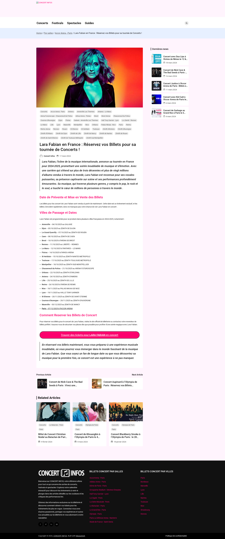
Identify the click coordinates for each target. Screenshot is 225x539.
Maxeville (67, 125)
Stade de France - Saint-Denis (101, 522)
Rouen (64, 129)
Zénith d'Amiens (109, 129)
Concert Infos (49, 156)
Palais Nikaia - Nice (108, 125)
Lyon (58, 125)
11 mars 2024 (171, 90)
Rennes (56, 129)
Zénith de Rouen (121, 133)
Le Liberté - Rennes (129, 120)
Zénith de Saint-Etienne (49, 138)
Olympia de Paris (92, 425)
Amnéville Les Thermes (85, 112)
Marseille (144, 486)
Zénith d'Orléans (47, 133)
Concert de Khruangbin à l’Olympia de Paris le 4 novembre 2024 (87, 435)
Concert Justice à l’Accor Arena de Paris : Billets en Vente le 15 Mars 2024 (175, 84)
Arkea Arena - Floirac (83, 116)
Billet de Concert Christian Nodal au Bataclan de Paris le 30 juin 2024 (52, 435)
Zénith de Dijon (61, 133)
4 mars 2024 (171, 116)
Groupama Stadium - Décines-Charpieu (105, 490)
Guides (89, 23)
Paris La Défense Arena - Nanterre (103, 518)
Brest (96, 116)
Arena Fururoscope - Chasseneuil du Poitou (56, 116)
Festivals (57, 23)
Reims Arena (45, 129)
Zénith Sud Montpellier (94, 138)
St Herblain (85, 129)
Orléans (95, 125)
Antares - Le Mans (104, 112)
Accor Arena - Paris (58, 112)
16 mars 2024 (171, 76)
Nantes (143, 498)
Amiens (71, 112)
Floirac (68, 120)
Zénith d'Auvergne (124, 129)
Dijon (60, 120)
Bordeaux (144, 482)
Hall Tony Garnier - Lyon (110, 120)
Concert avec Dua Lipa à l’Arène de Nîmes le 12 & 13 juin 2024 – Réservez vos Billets (174, 57)
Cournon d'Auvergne (48, 120)
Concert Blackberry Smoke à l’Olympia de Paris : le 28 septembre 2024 (125, 435)
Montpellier (78, 125)
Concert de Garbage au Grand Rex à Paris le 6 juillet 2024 (174, 111)
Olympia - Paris (96, 514)
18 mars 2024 (171, 63)
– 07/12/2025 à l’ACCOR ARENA (57, 308)
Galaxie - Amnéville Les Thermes (86, 120)
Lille (51, 125)
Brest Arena (106, 116)
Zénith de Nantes (105, 133)
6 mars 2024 (171, 103)
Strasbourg (145, 510)
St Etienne (74, 129)
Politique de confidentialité (176, 536)
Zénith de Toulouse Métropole (72, 138)
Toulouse (96, 129)
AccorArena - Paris (97, 478)
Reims (128, 125)
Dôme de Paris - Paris (98, 486)
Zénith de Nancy (90, 133)
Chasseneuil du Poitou (122, 116)
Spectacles (74, 23)
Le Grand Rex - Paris (98, 510)
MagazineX (80, 536)
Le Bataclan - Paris (56, 425)
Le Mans (44, 125)
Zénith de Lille (75, 133)
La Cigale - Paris (96, 498)
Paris (121, 125)
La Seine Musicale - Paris (99, 502)
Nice (87, 125)
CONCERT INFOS (60, 536)
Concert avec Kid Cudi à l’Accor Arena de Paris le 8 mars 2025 (174, 98)
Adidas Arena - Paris (98, 482)
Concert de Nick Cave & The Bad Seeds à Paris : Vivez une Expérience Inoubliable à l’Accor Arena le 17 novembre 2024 (174, 71)
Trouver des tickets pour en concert (89, 335)
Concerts (42, 23)
